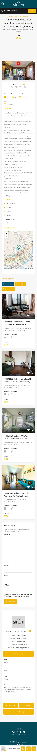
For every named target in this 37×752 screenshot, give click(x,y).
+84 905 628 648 (10, 11)
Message (6, 685)
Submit (32, 11)
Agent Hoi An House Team (17, 631)
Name (6, 565)
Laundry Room (10, 219)
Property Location (8, 289)
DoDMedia (22, 745)
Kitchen (8, 215)
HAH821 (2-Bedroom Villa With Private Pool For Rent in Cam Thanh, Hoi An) (16, 437)
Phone (5, 676)
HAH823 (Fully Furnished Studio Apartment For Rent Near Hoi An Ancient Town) (17, 323)
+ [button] (6, 233)
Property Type (20, 284)
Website (6, 585)
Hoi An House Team (13, 749)
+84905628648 (21, 635)
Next (34, 60)
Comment (7, 534)
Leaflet (16, 268)
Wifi (7, 223)
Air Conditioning (11, 203)
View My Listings (18, 654)
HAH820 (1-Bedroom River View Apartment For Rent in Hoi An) (17, 494)
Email (6, 575)
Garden (8, 211)
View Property (18, 313)
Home (11, 16)
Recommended (8, 284)
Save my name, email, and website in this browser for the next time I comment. (19, 595)
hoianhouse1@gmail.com (21, 648)
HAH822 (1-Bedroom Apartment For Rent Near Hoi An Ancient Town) (18, 380)
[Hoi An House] (18, 5)
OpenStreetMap (23, 268)
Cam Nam (25, 16)
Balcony (8, 207)
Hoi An (17, 16)
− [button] (6, 236)
